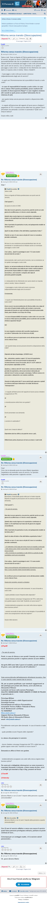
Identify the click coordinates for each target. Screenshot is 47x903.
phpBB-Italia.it (29, 897)
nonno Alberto (10, 172)
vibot (2, 783)
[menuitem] (7, 10)
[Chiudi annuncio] (45, 18)
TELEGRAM (25, 884)
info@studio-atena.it (13, 719)
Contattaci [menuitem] (14, 891)
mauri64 (3, 455)
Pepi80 (3, 44)
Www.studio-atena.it (8, 713)
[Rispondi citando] (40, 46)
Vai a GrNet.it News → (8, 30)
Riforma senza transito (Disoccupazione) (21, 35)
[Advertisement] (23, 145)
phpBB (17, 895)
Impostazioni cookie (23, 902)
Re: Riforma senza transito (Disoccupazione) (19, 180)
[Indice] (23, 4)
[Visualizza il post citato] (19, 189)
